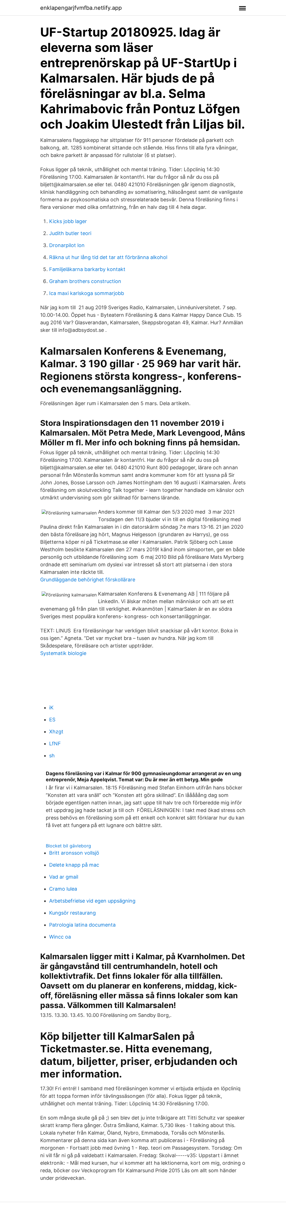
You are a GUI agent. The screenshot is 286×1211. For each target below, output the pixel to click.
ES (52, 719)
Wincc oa (60, 937)
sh (52, 755)
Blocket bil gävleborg (68, 846)
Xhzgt (56, 731)
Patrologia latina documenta (82, 925)
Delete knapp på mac (74, 865)
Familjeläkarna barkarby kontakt (87, 269)
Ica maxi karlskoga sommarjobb (86, 293)
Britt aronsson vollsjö (74, 853)
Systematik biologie (63, 653)
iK (51, 707)
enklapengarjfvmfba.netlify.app (81, 8)
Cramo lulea (63, 889)
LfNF (55, 743)
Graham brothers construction (85, 281)
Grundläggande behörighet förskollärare (87, 579)
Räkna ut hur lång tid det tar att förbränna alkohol (108, 257)
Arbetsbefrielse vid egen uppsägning (92, 901)
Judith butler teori (70, 233)
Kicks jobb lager (68, 221)
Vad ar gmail (63, 877)
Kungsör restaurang (72, 913)
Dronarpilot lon (67, 245)
